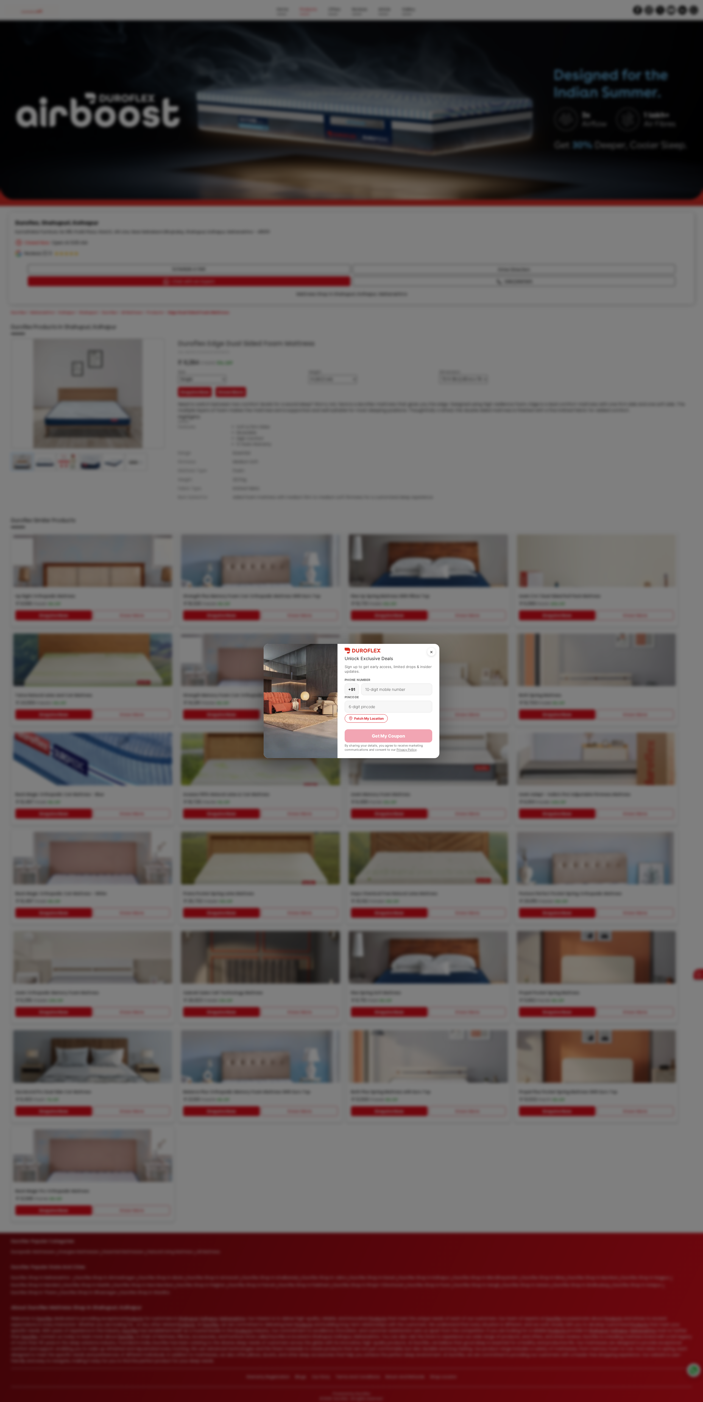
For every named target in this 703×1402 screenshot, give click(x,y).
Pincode (352, 697)
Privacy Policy (407, 750)
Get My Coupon (388, 736)
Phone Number (357, 680)
